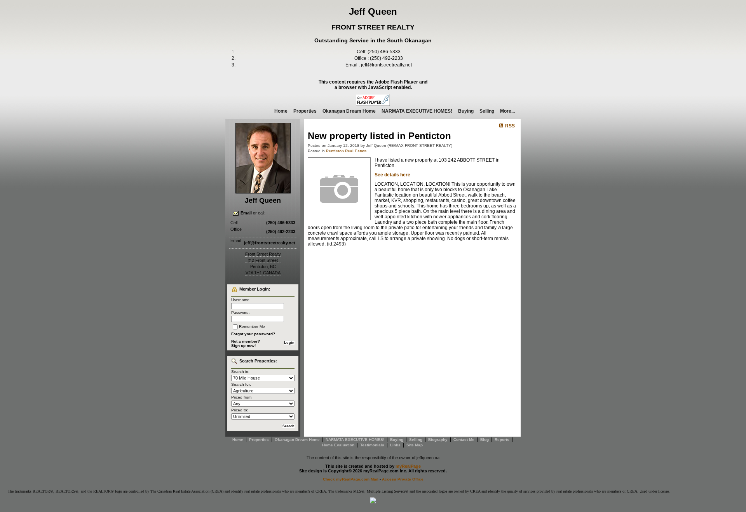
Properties (305, 111)
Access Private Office (403, 479)
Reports (502, 439)
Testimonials (372, 445)
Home (281, 111)
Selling (486, 111)
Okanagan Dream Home (349, 111)
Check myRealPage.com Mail (350, 479)
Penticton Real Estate (346, 151)
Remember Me (252, 326)
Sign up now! (243, 345)
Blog (484, 439)
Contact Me (463, 439)
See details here (392, 175)
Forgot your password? (253, 334)
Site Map (414, 445)
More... (507, 111)
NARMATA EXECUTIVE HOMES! (417, 111)
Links (395, 445)
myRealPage (408, 466)
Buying (466, 111)
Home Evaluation (338, 445)
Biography (438, 439)
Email (246, 213)
